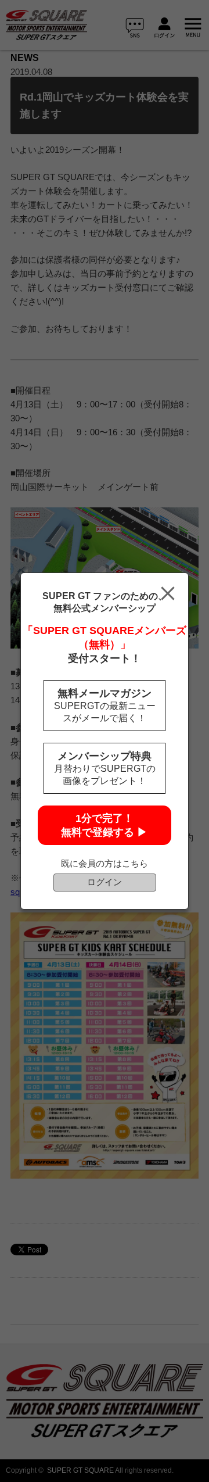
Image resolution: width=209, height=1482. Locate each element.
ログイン (104, 882)
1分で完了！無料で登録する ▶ (104, 825)
